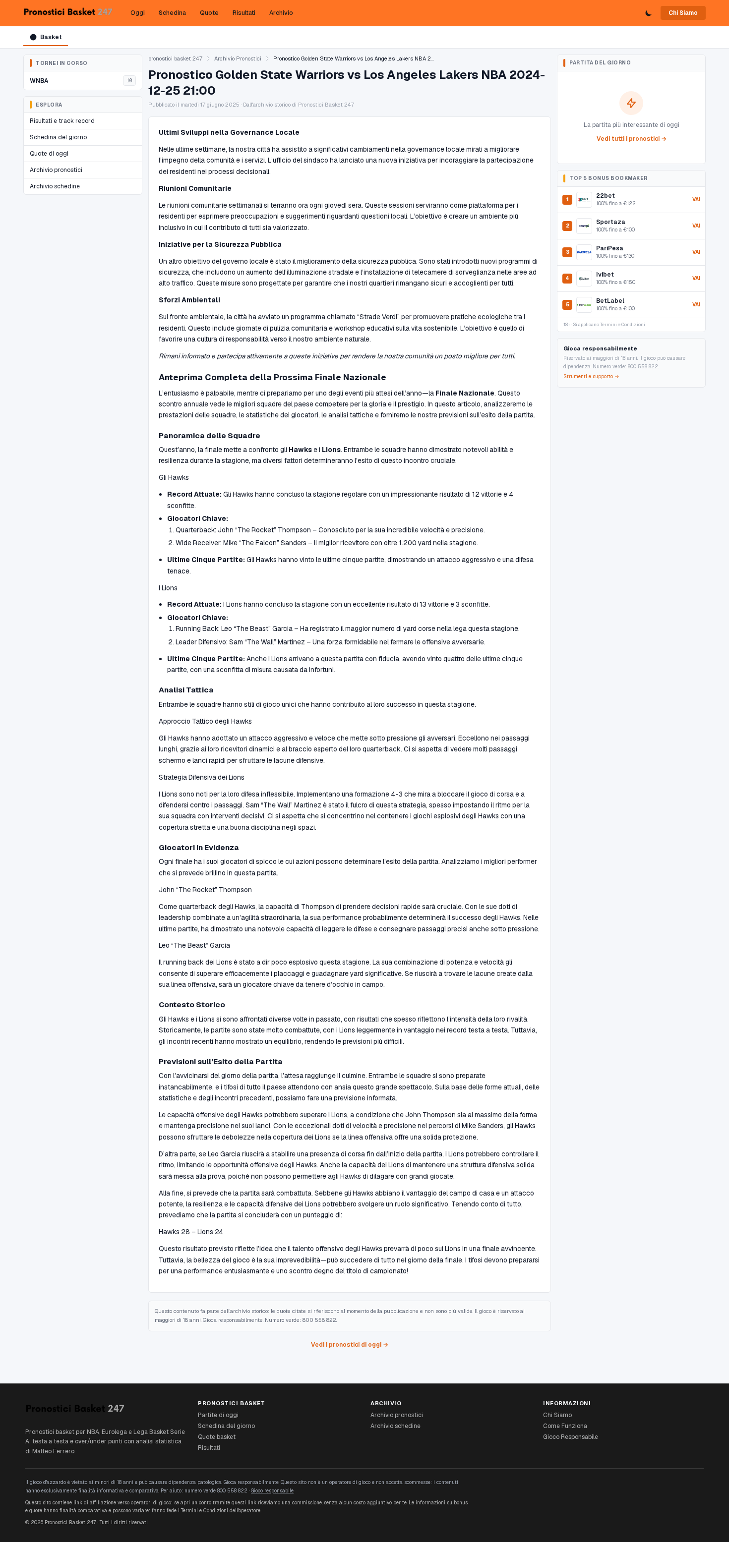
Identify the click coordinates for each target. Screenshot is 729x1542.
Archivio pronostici (56, 170)
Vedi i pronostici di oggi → (349, 1345)
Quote (209, 13)
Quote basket (217, 1437)
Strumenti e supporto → (591, 376)
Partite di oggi (218, 1415)
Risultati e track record (62, 121)
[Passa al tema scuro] (649, 13)
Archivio (281, 13)
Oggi (137, 13)
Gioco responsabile (272, 1490)
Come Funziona (565, 1426)
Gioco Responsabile (570, 1437)
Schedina (172, 13)
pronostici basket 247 (175, 58)
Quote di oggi (49, 154)
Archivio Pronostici (237, 58)
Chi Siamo (683, 13)
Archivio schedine (55, 186)
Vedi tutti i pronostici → (632, 139)
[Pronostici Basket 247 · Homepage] (68, 13)
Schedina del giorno (58, 137)
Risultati (244, 13)
